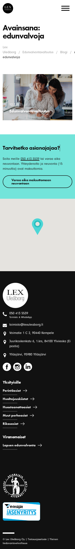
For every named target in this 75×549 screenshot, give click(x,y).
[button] (37, 227)
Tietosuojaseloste (37, 539)
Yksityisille (12, 382)
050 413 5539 (30, 159)
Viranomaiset (14, 436)
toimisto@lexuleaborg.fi (26, 324)
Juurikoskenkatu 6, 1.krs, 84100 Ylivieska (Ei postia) (40, 343)
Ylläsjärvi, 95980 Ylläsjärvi (27, 354)
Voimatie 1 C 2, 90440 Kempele (31, 333)
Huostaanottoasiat (17, 407)
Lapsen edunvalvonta (19, 445)
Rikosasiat (10, 423)
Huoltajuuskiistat (15, 399)
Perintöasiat (12, 390)
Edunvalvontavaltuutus (38, 52)
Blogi (64, 52)
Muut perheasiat (15, 415)
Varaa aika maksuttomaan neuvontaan (31, 181)
